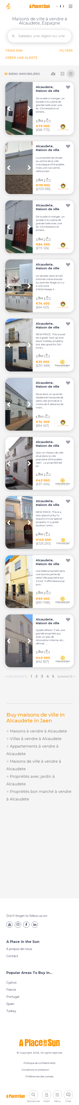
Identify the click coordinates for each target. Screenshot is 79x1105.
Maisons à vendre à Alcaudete (38, 731)
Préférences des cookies (39, 1076)
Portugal (12, 997)
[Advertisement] (39, 850)
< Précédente (15, 676)
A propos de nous (19, 949)
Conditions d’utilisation (35, 1069)
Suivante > (66, 676)
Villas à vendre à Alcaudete (35, 738)
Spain (10, 1004)
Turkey (11, 1011)
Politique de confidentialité (39, 1063)
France (11, 990)
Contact (12, 956)
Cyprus (11, 982)
